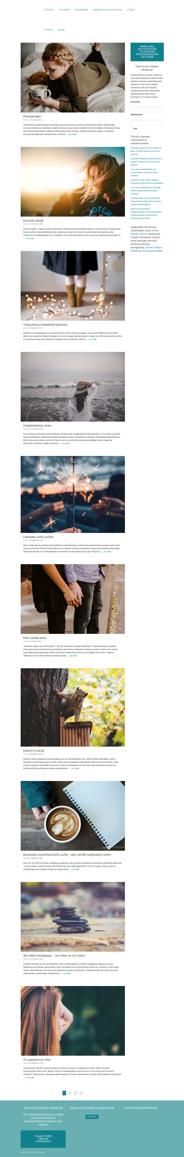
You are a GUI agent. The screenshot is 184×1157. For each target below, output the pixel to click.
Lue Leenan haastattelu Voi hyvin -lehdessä (145, 172)
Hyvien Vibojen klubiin (145, 232)
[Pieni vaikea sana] (73, 599)
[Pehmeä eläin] (73, 77)
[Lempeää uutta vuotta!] (73, 494)
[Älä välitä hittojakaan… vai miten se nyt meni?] (73, 917)
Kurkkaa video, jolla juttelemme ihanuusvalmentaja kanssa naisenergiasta (146, 201)
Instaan (157, 251)
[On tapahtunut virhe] (73, 1021)
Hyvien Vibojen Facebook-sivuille (146, 249)
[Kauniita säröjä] (73, 182)
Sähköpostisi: (137, 114)
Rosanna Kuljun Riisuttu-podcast (146, 162)
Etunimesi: (135, 102)
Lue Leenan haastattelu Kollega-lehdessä (146, 190)
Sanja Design (41, 1152)
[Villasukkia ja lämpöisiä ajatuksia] (73, 286)
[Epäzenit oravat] (73, 707)
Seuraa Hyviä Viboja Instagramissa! (92, 1108)
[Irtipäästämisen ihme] (73, 386)
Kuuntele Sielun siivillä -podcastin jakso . (146, 151)
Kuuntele (135, 159)
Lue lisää (72, 134)
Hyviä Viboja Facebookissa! (140, 1108)
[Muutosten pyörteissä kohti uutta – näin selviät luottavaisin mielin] (73, 816)
